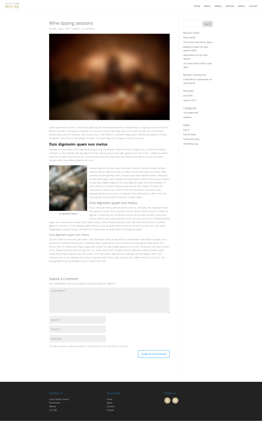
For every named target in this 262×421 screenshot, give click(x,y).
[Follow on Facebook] (167, 400)
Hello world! (189, 37)
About (207, 6)
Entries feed (189, 134)
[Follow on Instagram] (175, 400)
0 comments (89, 28)
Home (197, 6)
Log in (186, 129)
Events (241, 6)
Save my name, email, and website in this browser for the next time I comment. (90, 346)
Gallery (218, 6)
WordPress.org (190, 143)
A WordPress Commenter (196, 79)
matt (54, 28)
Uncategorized (190, 112)
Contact (253, 6)
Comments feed (191, 139)
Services (230, 6)
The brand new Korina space (198, 42)
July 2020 (187, 95)
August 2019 (189, 100)
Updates (76, 28)
